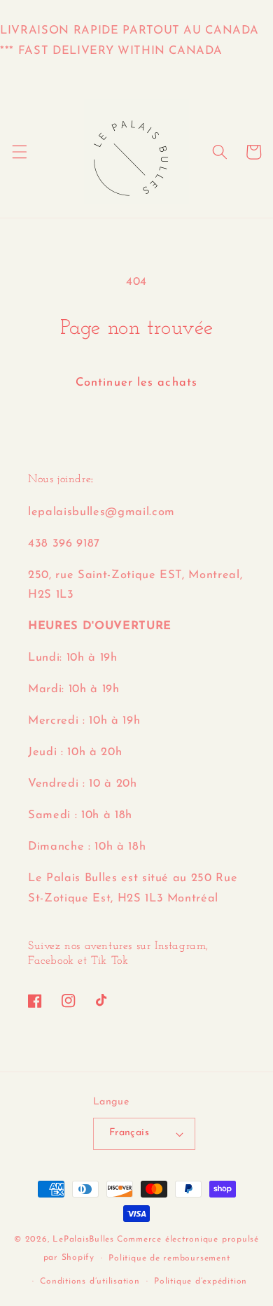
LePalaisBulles (83, 1239)
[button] (19, 152)
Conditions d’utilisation (89, 1281)
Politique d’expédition (200, 1281)
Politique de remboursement (169, 1258)
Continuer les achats (136, 382)
